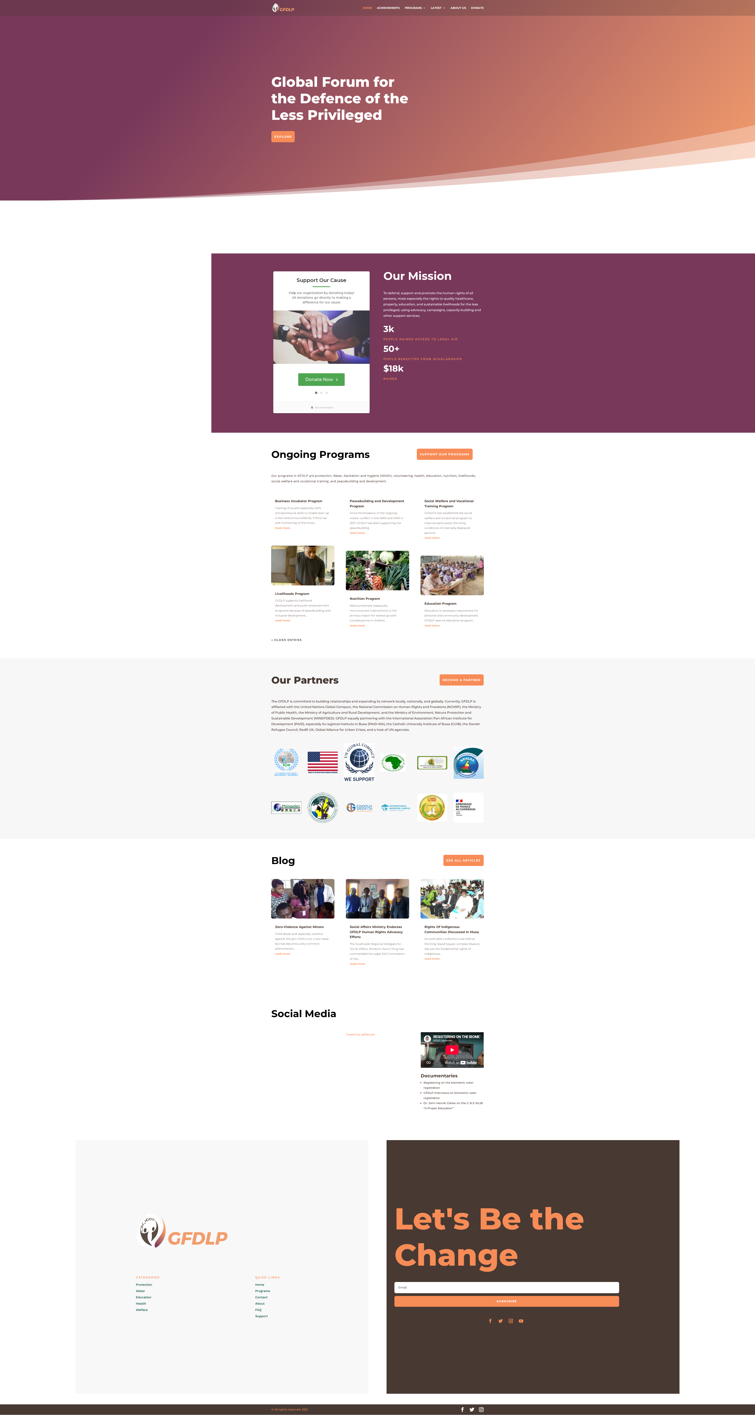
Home (367, 8)
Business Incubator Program (298, 501)
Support (261, 1316)
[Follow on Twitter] (500, 1321)
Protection (144, 1285)
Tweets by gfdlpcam (360, 1034)
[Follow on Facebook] (490, 1321)
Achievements (388, 8)
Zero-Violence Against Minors (299, 927)
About (260, 1303)
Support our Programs (445, 454)
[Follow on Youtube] (521, 1321)
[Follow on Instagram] (510, 1321)
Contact (261, 1297)
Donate (477, 8)
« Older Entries (286, 640)
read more (282, 528)
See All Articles (463, 860)
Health (141, 1303)
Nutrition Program (365, 599)
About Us (458, 8)
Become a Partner (462, 680)
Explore (283, 137)
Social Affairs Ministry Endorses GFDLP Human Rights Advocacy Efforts (376, 932)
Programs (413, 8)
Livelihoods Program (292, 594)
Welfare (142, 1310)
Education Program (440, 603)
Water (140, 1291)
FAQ (258, 1310)
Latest (436, 8)
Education (143, 1297)
